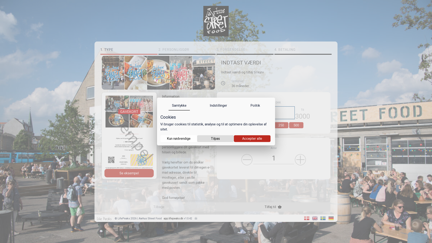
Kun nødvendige (179, 139)
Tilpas (215, 139)
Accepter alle (252, 139)
